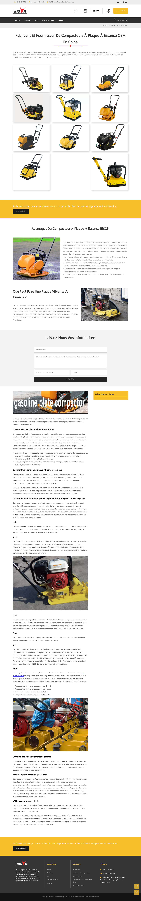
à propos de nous (48, 20)
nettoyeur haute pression (81, 873)
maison (17, 20)
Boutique (27, 20)
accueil (105, 25)
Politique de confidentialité (51, 897)
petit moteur (77, 876)
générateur (76, 869)
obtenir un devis (120, 11)
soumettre (70, 379)
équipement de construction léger (82, 881)
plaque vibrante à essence (119, 25)
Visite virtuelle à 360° (121, 20)
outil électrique (78, 886)
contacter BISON (21, 211)
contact (61, 20)
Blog (36, 20)
